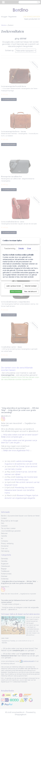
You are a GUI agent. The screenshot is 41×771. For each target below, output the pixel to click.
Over (29, 248)
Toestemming (9, 248)
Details (21, 248)
